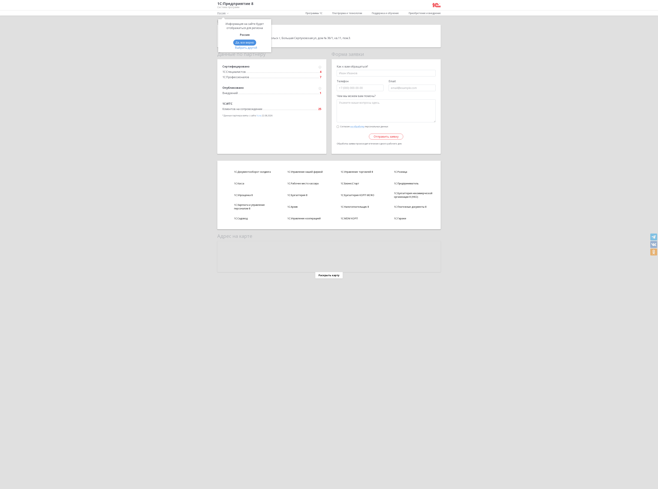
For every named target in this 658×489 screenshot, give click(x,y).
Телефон (343, 81)
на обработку (357, 126)
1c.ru (259, 115)
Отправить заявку (386, 136)
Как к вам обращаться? (352, 66)
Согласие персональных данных (364, 126)
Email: (392, 81)
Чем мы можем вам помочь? (356, 96)
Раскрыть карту (329, 275)
